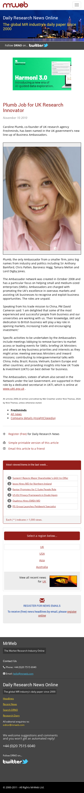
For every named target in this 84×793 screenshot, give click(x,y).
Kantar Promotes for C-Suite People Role (34, 489)
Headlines (8, 698)
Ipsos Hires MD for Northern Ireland (32, 483)
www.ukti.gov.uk (13, 389)
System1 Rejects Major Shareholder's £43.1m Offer (40, 478)
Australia (42, 567)
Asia (42, 560)
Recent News (10, 704)
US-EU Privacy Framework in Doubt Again (35, 495)
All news (16, 414)
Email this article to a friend (26, 448)
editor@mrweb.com (13, 725)
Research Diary (11, 715)
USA (42, 553)
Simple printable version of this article (33, 443)
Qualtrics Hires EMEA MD (26, 500)
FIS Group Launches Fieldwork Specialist (34, 506)
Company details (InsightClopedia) (33, 418)
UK (42, 547)
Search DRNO (10, 710)
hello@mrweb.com (23, 673)
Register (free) (17, 434)
